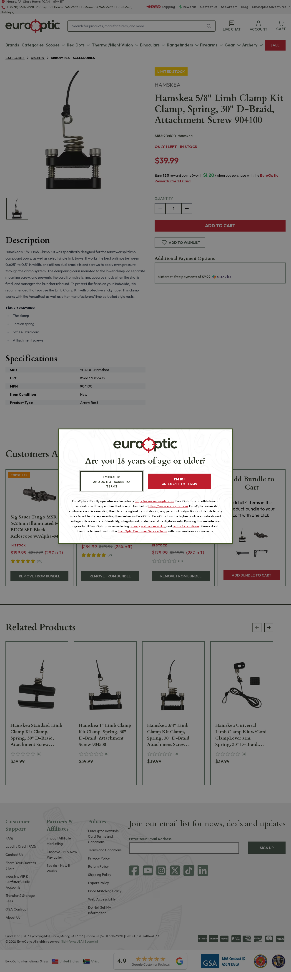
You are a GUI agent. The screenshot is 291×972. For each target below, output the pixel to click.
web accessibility (153, 526)
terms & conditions (186, 526)
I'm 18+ (179, 481)
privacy (135, 526)
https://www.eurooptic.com (154, 501)
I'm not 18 (111, 481)
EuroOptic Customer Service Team (142, 531)
